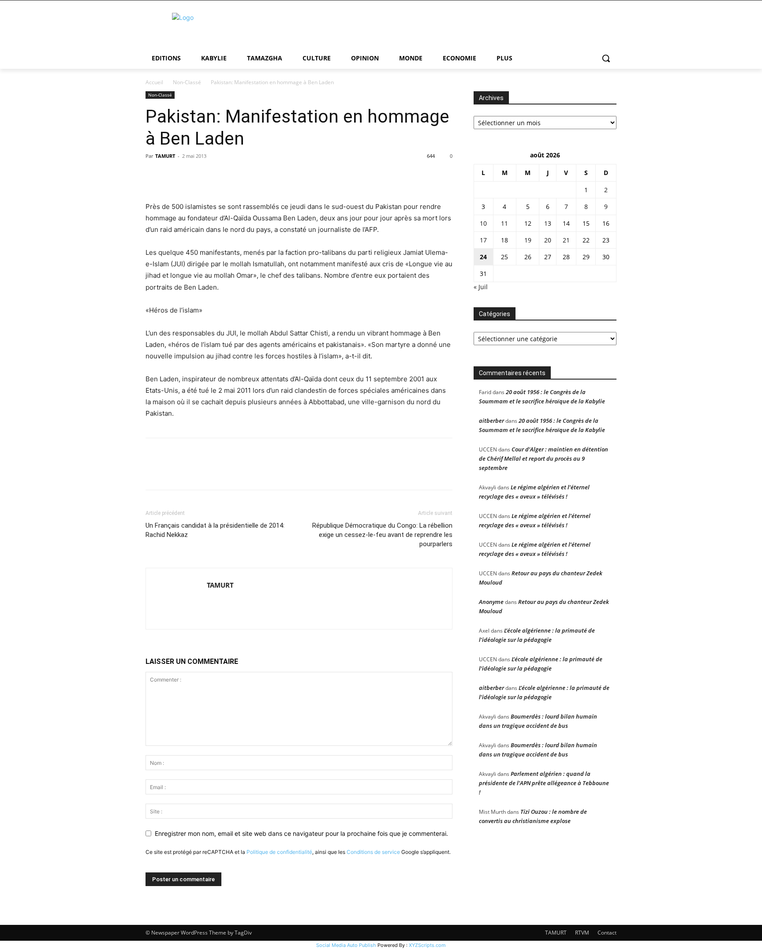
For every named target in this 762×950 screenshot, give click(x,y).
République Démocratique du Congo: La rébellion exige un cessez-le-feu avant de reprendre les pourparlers (382, 535)
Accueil (154, 82)
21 (566, 240)
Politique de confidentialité (279, 852)
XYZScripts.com (427, 945)
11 (504, 223)
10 (483, 223)
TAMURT (165, 156)
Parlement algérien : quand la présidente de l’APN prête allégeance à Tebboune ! (544, 783)
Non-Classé (187, 82)
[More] (236, 176)
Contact (607, 932)
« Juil (481, 287)
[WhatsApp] (215, 176)
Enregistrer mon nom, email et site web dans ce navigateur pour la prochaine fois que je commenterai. (301, 833)
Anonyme (491, 602)
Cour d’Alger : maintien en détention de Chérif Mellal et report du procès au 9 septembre (543, 458)
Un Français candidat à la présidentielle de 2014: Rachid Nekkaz (215, 530)
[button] (605, 58)
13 (547, 223)
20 (547, 240)
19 (527, 240)
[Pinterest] (195, 176)
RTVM (582, 932)
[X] (174, 176)
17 (483, 240)
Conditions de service (373, 852)
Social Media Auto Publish (346, 945)
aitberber (491, 421)
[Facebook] (154, 176)
